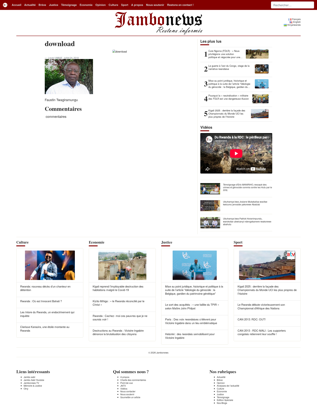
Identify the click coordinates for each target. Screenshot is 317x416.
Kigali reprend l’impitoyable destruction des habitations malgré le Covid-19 (118, 288)
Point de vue (126, 382)
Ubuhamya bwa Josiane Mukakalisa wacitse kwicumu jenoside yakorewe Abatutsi (245, 203)
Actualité (30, 5)
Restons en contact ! (180, 5)
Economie (86, 5)
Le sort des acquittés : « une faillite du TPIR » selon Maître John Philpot (192, 306)
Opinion (100, 5)
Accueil (16, 5)
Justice (53, 5)
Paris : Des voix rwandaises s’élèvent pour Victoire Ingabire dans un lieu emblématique (191, 321)
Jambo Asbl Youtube (34, 379)
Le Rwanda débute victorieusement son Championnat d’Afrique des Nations (261, 306)
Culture (113, 5)
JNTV (123, 385)
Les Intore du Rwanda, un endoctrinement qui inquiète (47, 314)
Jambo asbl (29, 376)
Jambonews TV (31, 382)
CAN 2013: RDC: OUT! (252, 319)
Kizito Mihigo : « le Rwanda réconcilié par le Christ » (118, 303)
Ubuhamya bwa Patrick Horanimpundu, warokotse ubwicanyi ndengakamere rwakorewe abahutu (247, 221)
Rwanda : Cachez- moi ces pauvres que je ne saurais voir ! (120, 317)
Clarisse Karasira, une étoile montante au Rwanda (44, 328)
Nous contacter (127, 391)
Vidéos (123, 388)
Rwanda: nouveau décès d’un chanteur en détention (45, 288)
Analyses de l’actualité (228, 385)
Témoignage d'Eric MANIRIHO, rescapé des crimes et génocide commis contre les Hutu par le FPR (247, 187)
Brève (42, 5)
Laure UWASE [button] (55, 57)
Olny (26, 388)
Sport (124, 5)
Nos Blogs (222, 402)
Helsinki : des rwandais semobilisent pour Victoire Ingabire (190, 336)
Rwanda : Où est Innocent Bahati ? (41, 301)
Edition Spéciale (225, 399)
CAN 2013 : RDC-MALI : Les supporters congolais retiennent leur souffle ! (262, 332)
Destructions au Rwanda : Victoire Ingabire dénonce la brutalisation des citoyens (118, 332)
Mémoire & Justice (33, 385)
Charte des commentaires (133, 379)
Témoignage (69, 5)
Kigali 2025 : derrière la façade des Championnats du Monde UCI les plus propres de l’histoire (267, 289)
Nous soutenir (155, 5)
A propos (137, 5)
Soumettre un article (130, 397)
